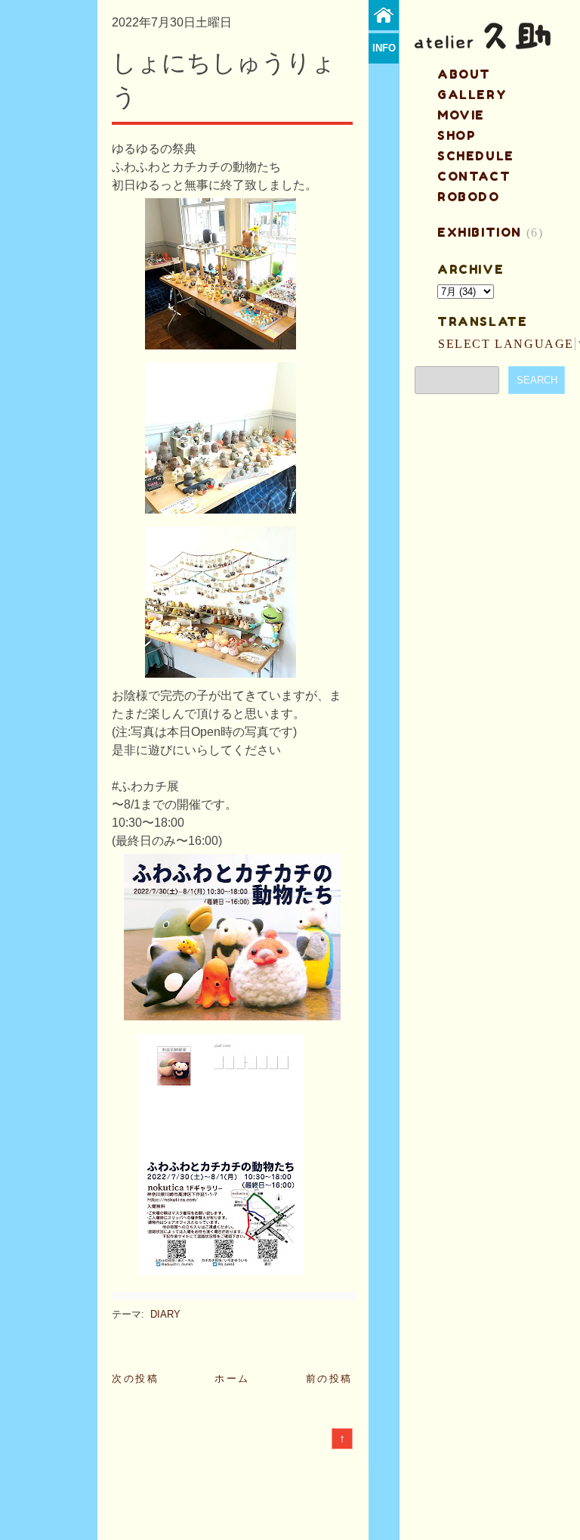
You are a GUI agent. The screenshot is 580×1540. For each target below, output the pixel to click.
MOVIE (461, 115)
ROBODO (468, 196)
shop (456, 135)
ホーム (232, 1378)
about (464, 74)
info (384, 48)
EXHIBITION (479, 232)
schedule (475, 155)
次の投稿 (135, 1378)
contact (474, 176)
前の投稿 (329, 1378)
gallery (472, 94)
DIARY (165, 1314)
